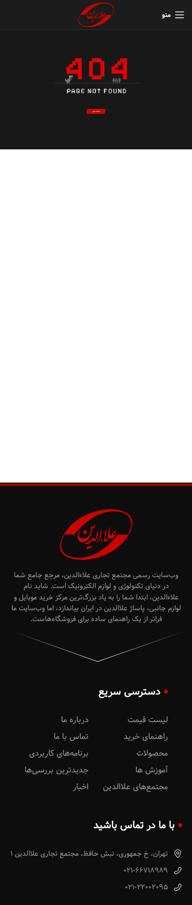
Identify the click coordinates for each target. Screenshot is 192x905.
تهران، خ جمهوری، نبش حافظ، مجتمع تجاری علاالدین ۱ (90, 854)
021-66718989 (146, 870)
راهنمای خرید (146, 736)
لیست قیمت (148, 720)
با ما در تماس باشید (134, 825)
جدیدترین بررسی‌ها (57, 770)
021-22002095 (147, 887)
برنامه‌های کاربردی (59, 753)
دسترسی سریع (129, 691)
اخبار (81, 787)
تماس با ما (71, 736)
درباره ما (75, 720)
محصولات (152, 753)
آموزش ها (151, 770)
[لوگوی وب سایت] (96, 15)
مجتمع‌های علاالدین (135, 787)
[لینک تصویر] (96, 111)
